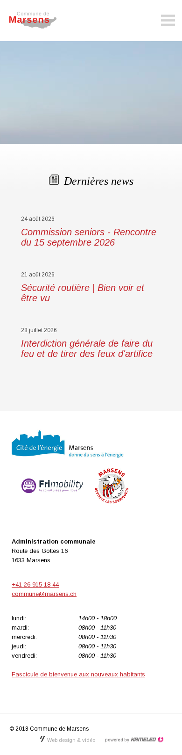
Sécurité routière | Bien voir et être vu (82, 293)
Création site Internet (134, 739)
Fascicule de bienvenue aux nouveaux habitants (78, 674)
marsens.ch (37, 20)
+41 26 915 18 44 (35, 584)
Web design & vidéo (71, 740)
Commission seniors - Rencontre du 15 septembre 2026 (88, 237)
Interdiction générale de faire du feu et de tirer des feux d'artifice (87, 348)
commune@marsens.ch (44, 593)
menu (168, 20)
